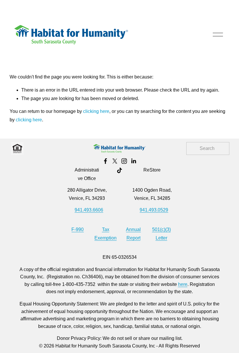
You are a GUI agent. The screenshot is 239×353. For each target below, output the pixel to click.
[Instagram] (124, 161)
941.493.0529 (154, 209)
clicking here (96, 111)
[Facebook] (105, 161)
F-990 (77, 229)
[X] (115, 161)
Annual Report (133, 233)
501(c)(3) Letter (161, 233)
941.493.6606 (89, 209)
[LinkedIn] (133, 161)
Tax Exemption (105, 233)
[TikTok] (119, 170)
